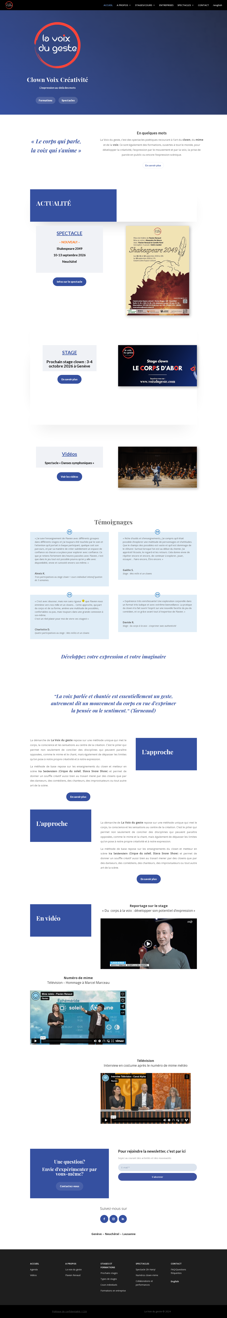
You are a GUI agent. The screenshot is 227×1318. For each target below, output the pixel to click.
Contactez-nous (69, 1186)
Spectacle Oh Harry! (145, 1269)
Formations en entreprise (113, 1290)
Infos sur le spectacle (69, 281)
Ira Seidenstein (47, 771)
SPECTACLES (184, 5)
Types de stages (109, 1278)
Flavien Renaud (72, 1275)
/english (217, 5)
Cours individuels (109, 1284)
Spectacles (68, 100)
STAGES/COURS (143, 5)
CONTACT (203, 5)
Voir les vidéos (69, 476)
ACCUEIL (108, 5)
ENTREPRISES (166, 5)
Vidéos (33, 1275)
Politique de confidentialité (66, 1311)
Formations (45, 100)
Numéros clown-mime (147, 1275)
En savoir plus (153, 165)
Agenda (34, 1269)
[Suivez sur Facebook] (104, 1219)
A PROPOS (122, 5)
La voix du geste (73, 1269)
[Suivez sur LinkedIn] (123, 1219)
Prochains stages (109, 1273)
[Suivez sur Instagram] (113, 1219)
